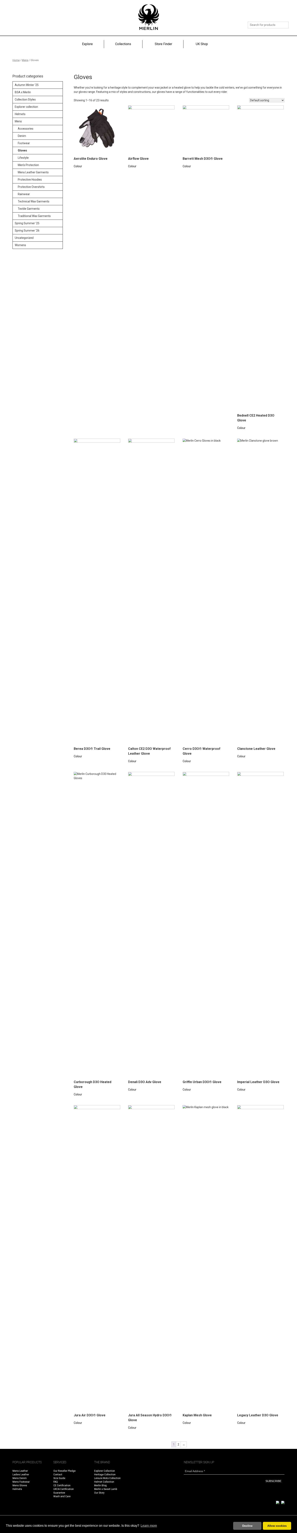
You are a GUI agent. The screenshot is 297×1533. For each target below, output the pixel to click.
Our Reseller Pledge (64, 1471)
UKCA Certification (63, 1489)
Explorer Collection (104, 1471)
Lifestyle (23, 157)
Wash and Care (62, 1496)
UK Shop (202, 44)
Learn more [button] (149, 1525)
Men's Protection (28, 165)
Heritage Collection (105, 1474)
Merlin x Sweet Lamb (105, 1489)
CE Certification (62, 1485)
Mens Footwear (21, 1481)
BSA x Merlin (23, 92)
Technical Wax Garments (33, 201)
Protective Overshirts (31, 186)
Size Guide (59, 1478)
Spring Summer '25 (27, 223)
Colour (78, 166)
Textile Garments (29, 208)
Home (16, 60)
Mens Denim (20, 1478)
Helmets (20, 114)
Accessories (25, 128)
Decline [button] (247, 1525)
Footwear (24, 143)
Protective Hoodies (30, 179)
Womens (20, 245)
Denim (22, 136)
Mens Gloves (20, 1485)
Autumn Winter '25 (27, 85)
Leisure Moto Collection (107, 1478)
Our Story (99, 1492)
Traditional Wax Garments (34, 216)
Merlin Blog (100, 1485)
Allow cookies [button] (277, 1525)
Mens (25, 60)
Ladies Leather (21, 1474)
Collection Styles (25, 99)
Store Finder (163, 44)
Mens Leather (20, 1471)
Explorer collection (26, 106)
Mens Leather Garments (33, 172)
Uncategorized (24, 237)
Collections (123, 44)
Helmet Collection (104, 1481)
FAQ (55, 1481)
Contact (57, 1474)
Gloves (22, 150)
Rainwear (24, 194)
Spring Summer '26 (27, 230)
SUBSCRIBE (273, 1481)
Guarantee (59, 1492)
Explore (87, 44)
